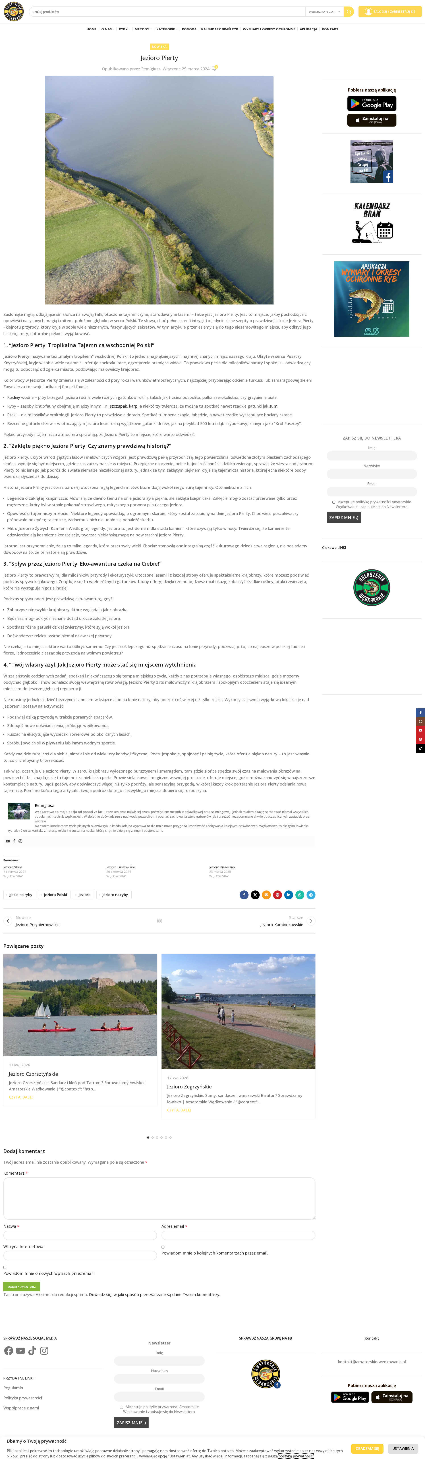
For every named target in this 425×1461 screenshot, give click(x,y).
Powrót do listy (159, 921)
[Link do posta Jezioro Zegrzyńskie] (238, 1011)
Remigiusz (150, 68)
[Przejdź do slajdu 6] (170, 1137)
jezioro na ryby (115, 894)
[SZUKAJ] (349, 11)
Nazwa (11, 1226)
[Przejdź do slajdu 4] (161, 1137)
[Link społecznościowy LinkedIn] (288, 894)
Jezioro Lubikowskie (120, 867)
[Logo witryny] (13, 11)
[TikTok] (32, 1350)
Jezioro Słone (13, 867)
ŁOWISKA (159, 46)
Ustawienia (403, 1448)
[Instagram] (20, 841)
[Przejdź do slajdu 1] (148, 1137)
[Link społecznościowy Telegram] (311, 894)
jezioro (85, 894)
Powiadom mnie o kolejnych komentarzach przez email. (215, 1253)
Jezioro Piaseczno (222, 867)
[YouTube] (20, 1350)
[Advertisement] (372, 386)
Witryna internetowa (23, 1246)
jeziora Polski (55, 894)
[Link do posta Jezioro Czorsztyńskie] (80, 1005)
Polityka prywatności (22, 1398)
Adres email (174, 1226)
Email (371, 483)
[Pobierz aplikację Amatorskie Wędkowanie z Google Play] (371, 103)
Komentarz (15, 1173)
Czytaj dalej (21, 1097)
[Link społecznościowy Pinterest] (277, 894)
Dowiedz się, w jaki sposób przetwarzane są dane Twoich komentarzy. (154, 1294)
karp (133, 406)
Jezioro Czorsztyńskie (33, 1073)
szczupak (118, 406)
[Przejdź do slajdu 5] (166, 1137)
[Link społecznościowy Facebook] (244, 894)
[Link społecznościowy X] (255, 894)
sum (273, 406)
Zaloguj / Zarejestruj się (394, 11)
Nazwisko (371, 465)
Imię (371, 447)
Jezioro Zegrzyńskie (189, 1086)
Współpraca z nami (21, 1408)
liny (17, 397)
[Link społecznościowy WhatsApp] (299, 894)
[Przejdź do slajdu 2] (152, 1137)
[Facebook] (14, 841)
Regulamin (13, 1387)
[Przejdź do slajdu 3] (157, 1137)
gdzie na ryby (20, 894)
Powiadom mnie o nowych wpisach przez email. (48, 1273)
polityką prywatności (296, 1456)
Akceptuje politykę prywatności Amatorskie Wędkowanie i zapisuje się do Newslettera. (373, 504)
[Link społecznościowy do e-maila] (266, 894)
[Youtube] (8, 841)
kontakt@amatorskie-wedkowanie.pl (372, 1361)
